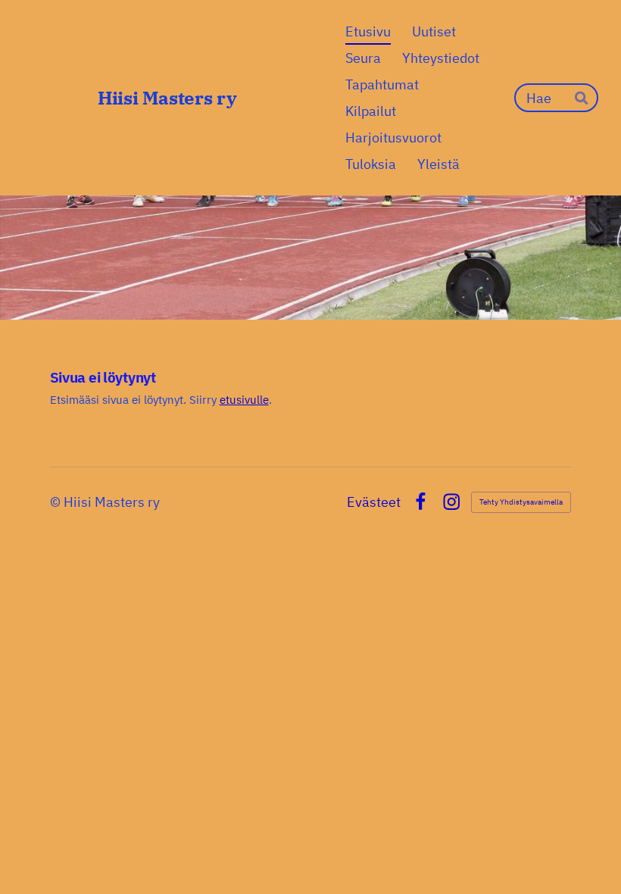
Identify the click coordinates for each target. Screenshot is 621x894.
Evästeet (374, 502)
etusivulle (244, 399)
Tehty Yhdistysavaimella (521, 502)
